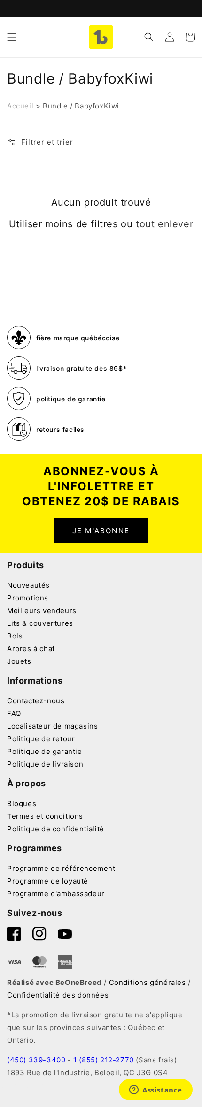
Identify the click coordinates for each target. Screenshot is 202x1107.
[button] (11, 37)
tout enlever (164, 224)
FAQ (14, 713)
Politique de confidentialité (55, 828)
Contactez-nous (35, 700)
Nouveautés (28, 585)
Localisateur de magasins (52, 726)
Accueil (20, 105)
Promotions (27, 597)
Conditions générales (147, 982)
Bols (15, 635)
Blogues (21, 803)
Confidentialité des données (58, 995)
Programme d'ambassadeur (56, 893)
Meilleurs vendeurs (42, 610)
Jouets (19, 661)
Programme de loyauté (47, 880)
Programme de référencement (61, 868)
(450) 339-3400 (36, 1059)
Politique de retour (41, 738)
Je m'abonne (101, 530)
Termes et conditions (45, 816)
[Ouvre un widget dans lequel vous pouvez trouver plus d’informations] (156, 1090)
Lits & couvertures (40, 623)
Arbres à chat (31, 648)
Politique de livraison (45, 764)
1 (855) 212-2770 (103, 1059)
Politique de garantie (44, 751)
